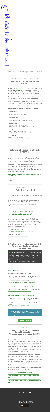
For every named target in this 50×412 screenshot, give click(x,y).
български (7, 14)
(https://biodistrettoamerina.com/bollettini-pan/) (20, 214)
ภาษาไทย (7, 60)
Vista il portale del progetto (25, 320)
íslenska (6, 33)
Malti (6, 41)
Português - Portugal (9, 45)
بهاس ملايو (7, 40)
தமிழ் (6, 59)
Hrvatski (6, 18)
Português (7, 44)
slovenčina (7, 55)
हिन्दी (6, 28)
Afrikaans (7, 11)
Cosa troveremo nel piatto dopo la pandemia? (20, 372)
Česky (6, 19)
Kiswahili (7, 50)
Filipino (6, 62)
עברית (6, 52)
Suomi (6, 24)
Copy (19, 0)
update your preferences (22, 402)
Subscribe (4, 5)
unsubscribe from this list (31, 402)
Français (6, 25)
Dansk (6, 21)
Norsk (6, 42)
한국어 (6, 38)
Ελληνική (7, 27)
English (6, 9)
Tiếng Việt (7, 65)
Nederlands (7, 23)
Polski (6, 43)
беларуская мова (8, 13)
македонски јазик (8, 39)
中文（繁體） (8, 17)
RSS (3, 7)
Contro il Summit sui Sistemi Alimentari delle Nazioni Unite (23, 374)
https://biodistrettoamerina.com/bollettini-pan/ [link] (21, 231)
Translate (4, 8)
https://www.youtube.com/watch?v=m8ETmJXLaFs (19, 291)
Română (6, 47)
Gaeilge (6, 30)
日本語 (6, 35)
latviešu (6, 54)
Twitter (5, 3)
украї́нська (7, 63)
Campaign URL (3, 0)
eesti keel (6, 22)
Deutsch (6, 26)
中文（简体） (8, 16)
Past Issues (4, 6)
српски (6, 58)
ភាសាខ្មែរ (6, 36)
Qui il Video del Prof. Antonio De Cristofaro (19, 179)
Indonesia (7, 32)
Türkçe (6, 61)
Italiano (6, 34)
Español (6, 49)
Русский (6, 48)
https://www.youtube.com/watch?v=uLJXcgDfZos (24, 282)
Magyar (6, 29)
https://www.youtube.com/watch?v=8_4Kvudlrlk (27, 277)
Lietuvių (6, 53)
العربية (6, 10)
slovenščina (7, 56)
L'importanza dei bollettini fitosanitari (18, 236)
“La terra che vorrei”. (17, 90)
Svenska (6, 51)
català (6, 15)
